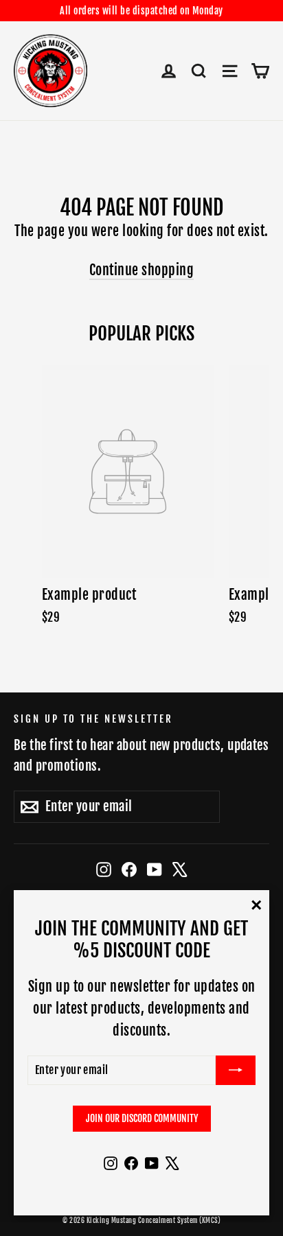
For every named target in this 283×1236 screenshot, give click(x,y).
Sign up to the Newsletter (93, 718)
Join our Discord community (142, 1118)
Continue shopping (141, 270)
